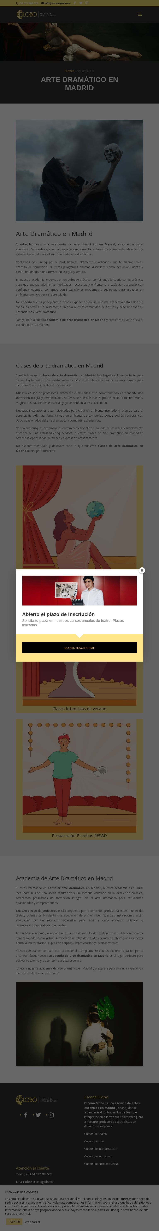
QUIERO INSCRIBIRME (79, 648)
